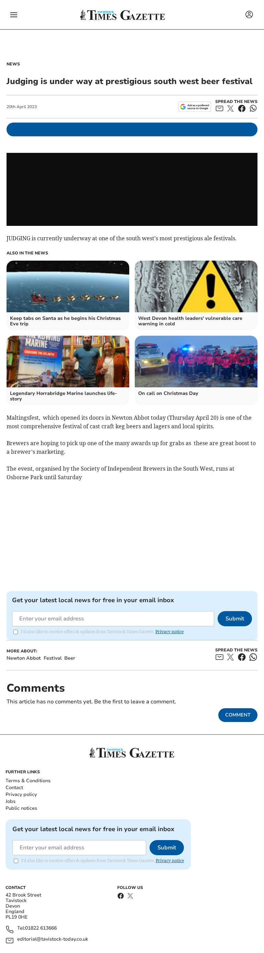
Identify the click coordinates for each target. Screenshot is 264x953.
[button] (14, 15)
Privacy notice (169, 631)
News (13, 64)
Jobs (10, 801)
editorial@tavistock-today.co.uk (52, 939)
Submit (235, 618)
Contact (14, 787)
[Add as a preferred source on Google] (194, 107)
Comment (238, 715)
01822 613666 (41, 928)
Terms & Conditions (28, 780)
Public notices (21, 808)
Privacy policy (21, 794)
